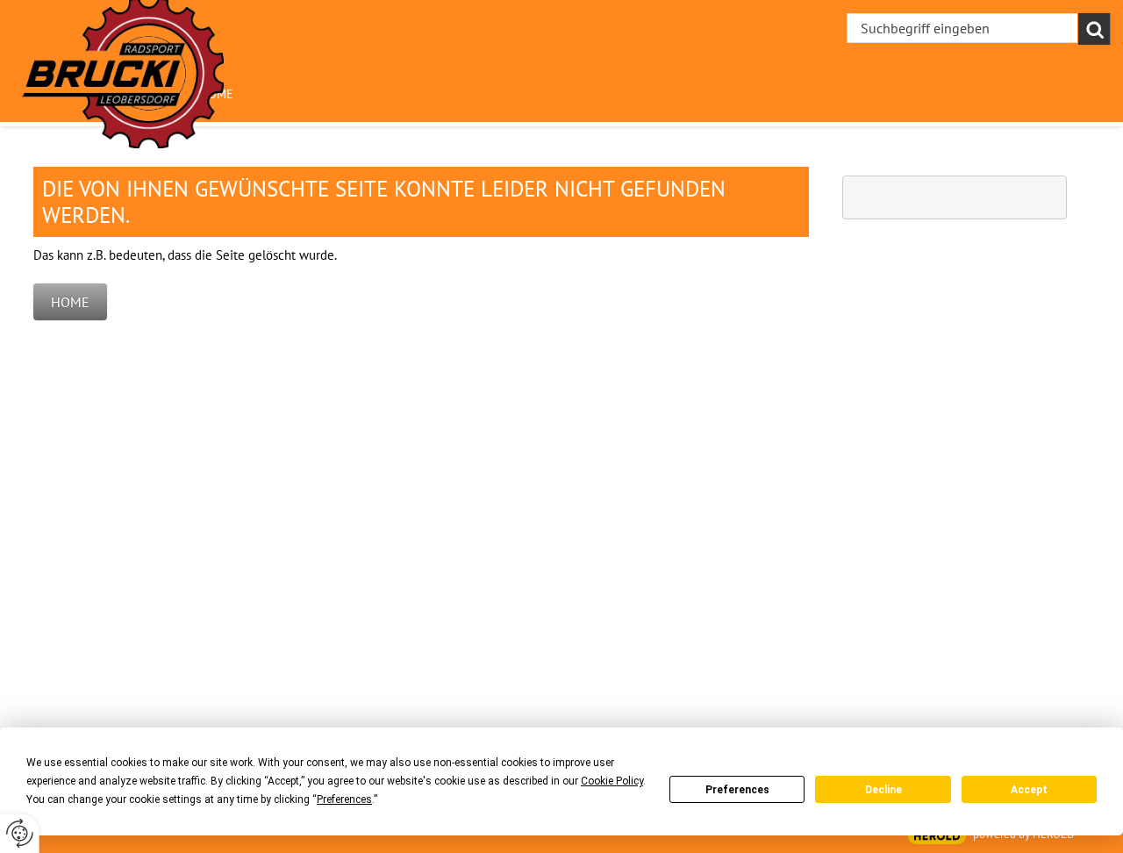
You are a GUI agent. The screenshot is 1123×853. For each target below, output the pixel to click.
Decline (883, 790)
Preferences (737, 790)
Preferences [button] (344, 799)
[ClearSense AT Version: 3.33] (937, 836)
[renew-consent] (19, 833)
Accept (1029, 790)
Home (70, 302)
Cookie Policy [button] (612, 781)
